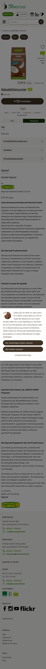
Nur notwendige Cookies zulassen (19, 343)
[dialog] (23, 334)
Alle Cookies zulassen (14, 349)
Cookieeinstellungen (23, 355)
